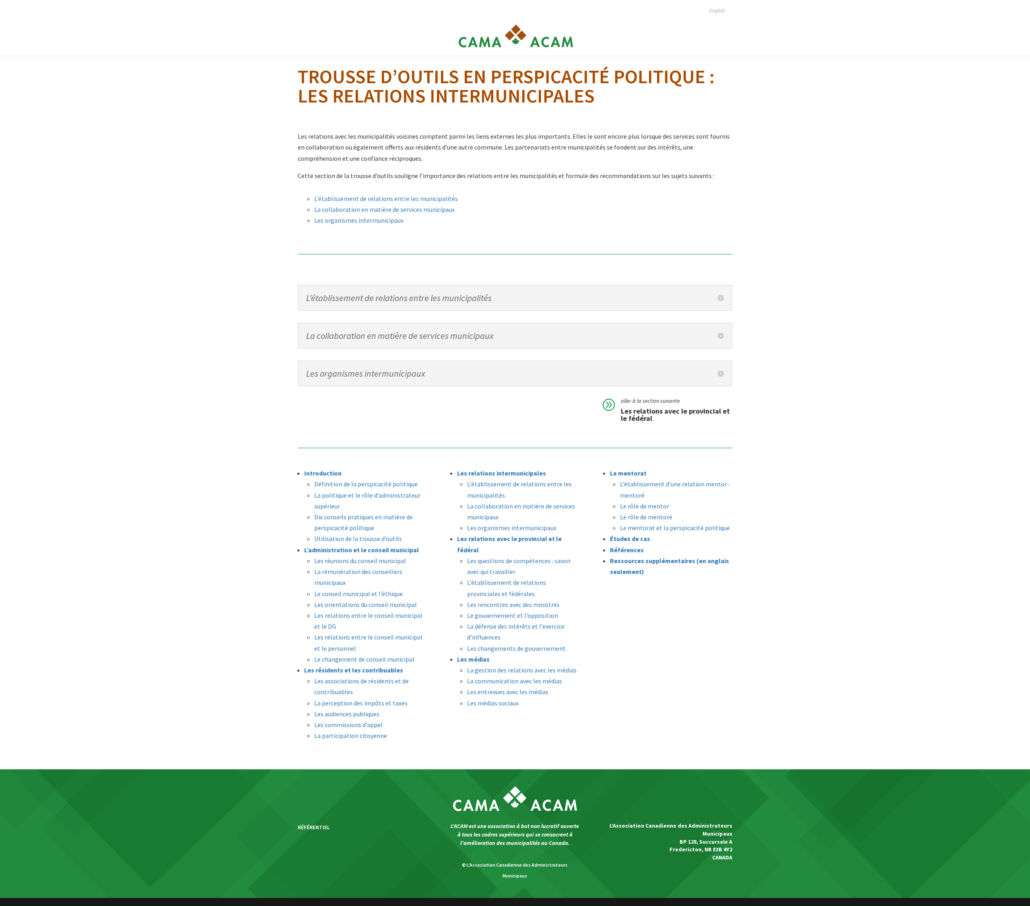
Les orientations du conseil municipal (365, 605)
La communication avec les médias (514, 681)
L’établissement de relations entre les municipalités (386, 199)
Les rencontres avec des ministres (513, 605)
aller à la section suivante (650, 400)
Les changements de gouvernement (516, 648)
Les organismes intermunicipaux (359, 220)
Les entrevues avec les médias (507, 692)
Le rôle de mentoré (646, 517)
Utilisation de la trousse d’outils (358, 539)
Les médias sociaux (493, 703)
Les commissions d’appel (348, 725)
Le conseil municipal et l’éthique (358, 594)
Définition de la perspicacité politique (366, 484)
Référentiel (314, 827)
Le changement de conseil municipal (364, 659)
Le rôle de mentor (644, 506)
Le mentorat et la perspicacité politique (675, 528)
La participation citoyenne (350, 736)
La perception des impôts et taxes (361, 703)
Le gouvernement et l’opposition (512, 615)
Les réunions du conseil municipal (360, 561)
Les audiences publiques (346, 714)
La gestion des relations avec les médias (522, 670)
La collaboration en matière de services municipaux (384, 209)
